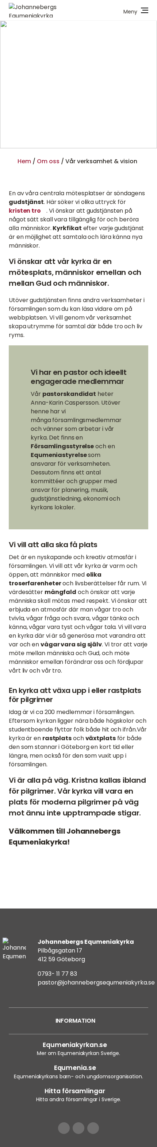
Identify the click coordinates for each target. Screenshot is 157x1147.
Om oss (48, 161)
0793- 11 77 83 (57, 974)
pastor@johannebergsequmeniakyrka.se (96, 982)
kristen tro (25, 210)
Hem (24, 161)
